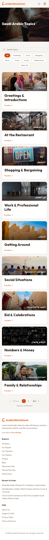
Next (34, 401)
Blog (4, 462)
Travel (16, 60)
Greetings (17, 55)
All (7, 55)
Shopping (39, 55)
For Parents (7, 455)
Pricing (4, 459)
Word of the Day (8, 470)
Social (26, 60)
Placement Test (8, 466)
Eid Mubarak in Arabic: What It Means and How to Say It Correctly (24, 490)
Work (7, 60)
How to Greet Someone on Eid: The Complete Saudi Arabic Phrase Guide (23, 497)
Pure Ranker (16, 433)
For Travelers (7, 451)
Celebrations (39, 60)
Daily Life (24, 65)
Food (28, 55)
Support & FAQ (8, 513)
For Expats (6, 447)
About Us (6, 510)
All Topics (6, 443)
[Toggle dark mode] (39, 4)
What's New (7, 474)
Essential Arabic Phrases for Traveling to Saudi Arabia (24, 485)
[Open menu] (44, 3)
